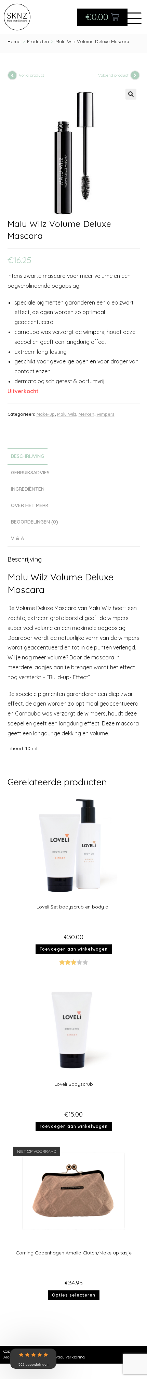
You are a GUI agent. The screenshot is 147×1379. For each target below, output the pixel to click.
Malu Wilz (66, 414)
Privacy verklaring (68, 1356)
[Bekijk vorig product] (12, 75)
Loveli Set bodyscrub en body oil (73, 907)
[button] (130, 94)
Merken (86, 414)
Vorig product (31, 75)
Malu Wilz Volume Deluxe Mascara (92, 41)
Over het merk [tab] (30, 505)
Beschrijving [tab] (27, 456)
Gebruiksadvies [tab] (30, 472)
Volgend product (113, 75)
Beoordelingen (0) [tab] (34, 522)
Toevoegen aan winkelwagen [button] (74, 949)
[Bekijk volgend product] (135, 75)
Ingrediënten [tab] (27, 489)
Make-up (46, 414)
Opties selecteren (73, 1295)
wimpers (106, 414)
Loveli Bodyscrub (73, 1084)
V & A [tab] (17, 538)
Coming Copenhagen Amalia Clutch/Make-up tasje (74, 1253)
